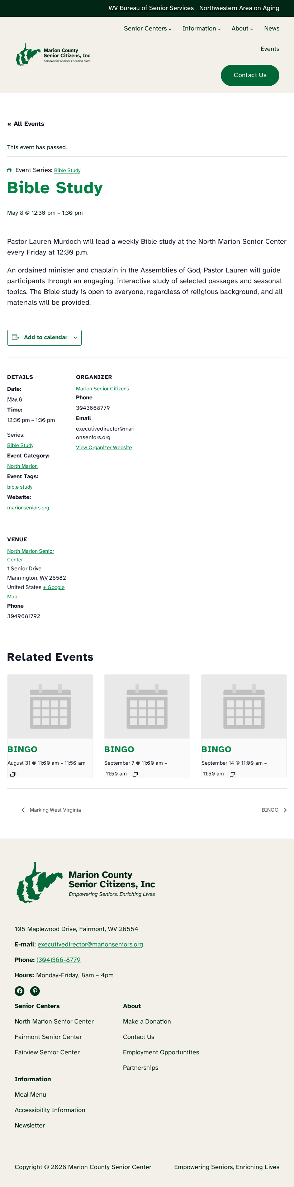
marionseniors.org (28, 508)
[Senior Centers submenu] (170, 29)
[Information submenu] (219, 29)
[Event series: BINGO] (12, 774)
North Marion (22, 466)
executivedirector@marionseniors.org (90, 944)
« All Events (25, 124)
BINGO (23, 749)
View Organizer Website (104, 448)
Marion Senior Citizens (102, 389)
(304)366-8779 (59, 960)
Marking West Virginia (54, 810)
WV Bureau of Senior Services (151, 8)
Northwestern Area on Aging (239, 8)
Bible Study (20, 445)
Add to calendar (45, 337)
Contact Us (250, 75)
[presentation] (50, 707)
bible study (19, 487)
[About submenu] (251, 29)
